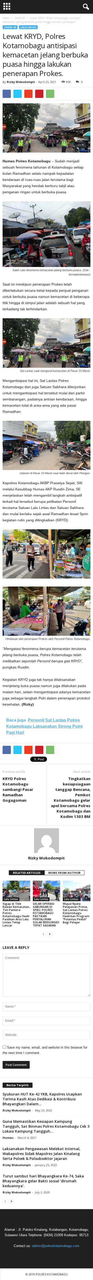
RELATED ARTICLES (27, 873)
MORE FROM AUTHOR (64, 873)
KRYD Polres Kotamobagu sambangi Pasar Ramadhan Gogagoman (18, 789)
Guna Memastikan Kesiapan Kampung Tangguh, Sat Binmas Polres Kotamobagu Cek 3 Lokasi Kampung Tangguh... (46, 1126)
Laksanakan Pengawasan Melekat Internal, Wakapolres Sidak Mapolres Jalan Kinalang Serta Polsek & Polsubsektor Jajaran (41, 1153)
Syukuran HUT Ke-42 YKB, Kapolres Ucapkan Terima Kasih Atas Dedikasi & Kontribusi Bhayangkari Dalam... (42, 1099)
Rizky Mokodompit (21, 82)
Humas (8, 1138)
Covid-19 (10, 27)
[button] (85, 7)
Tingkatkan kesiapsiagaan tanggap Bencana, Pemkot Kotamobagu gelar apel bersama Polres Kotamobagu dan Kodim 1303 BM (70, 797)
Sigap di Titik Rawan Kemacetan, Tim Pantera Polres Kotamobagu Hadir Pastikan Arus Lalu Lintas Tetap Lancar (16, 914)
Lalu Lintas (28, 27)
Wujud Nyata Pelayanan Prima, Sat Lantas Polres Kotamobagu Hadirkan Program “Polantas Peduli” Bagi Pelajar (76, 913)
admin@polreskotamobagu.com (55, 1246)
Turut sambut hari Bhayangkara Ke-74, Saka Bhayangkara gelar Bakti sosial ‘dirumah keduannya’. (43, 1181)
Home (6, 18)
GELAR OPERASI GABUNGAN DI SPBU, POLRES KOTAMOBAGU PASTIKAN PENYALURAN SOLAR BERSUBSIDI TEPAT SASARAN (46, 914)
